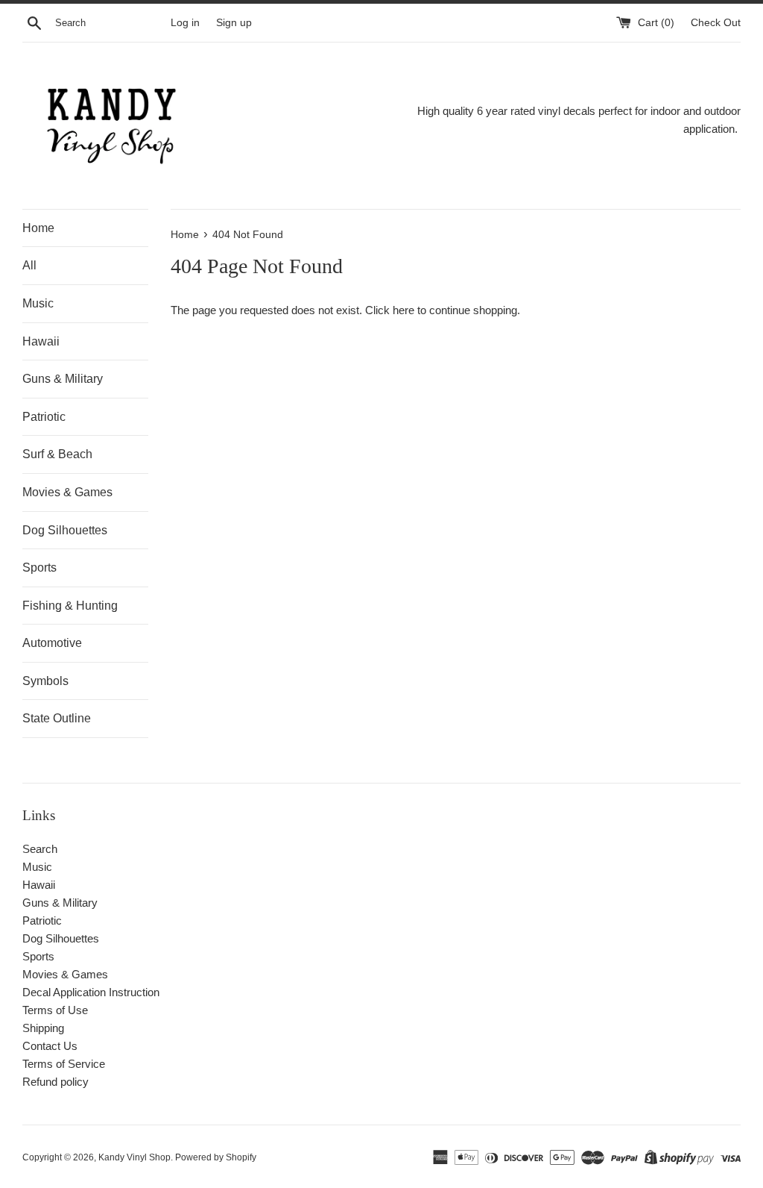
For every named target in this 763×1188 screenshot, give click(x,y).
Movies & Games (67, 492)
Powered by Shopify (215, 1157)
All (29, 265)
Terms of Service (63, 1063)
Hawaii (41, 341)
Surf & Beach (57, 454)
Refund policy (55, 1081)
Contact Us (49, 1046)
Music (38, 303)
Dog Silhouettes (64, 530)
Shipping (43, 1028)
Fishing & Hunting (70, 605)
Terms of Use (55, 1010)
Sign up (234, 22)
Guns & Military (62, 378)
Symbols (45, 681)
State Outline (56, 718)
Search (39, 848)
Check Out (716, 22)
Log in (185, 22)
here (403, 310)
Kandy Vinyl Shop (134, 1157)
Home (38, 228)
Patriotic (44, 416)
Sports (39, 567)
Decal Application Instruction (90, 992)
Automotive (52, 643)
